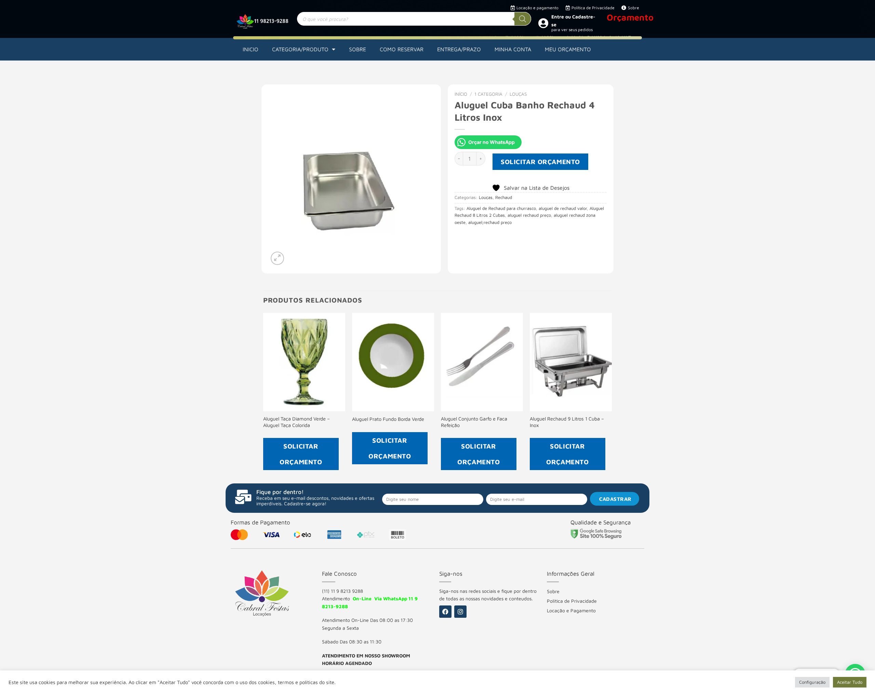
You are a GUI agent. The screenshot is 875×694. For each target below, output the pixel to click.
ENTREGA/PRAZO (459, 49)
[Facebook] (445, 611)
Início (461, 94)
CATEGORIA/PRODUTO (300, 49)
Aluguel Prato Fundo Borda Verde (388, 419)
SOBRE (357, 49)
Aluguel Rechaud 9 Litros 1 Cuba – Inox (567, 422)
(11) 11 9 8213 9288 (342, 591)
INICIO (250, 49)
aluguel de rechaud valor (563, 208)
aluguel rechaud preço (529, 215)
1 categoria (488, 94)
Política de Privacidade (572, 601)
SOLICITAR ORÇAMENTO (540, 161)
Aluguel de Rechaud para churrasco (501, 208)
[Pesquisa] (522, 19)
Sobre (553, 591)
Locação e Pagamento (571, 610)
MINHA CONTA (513, 49)
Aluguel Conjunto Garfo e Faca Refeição (474, 422)
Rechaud (503, 197)
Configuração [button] (812, 682)
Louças (518, 94)
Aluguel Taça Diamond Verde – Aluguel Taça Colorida (296, 422)
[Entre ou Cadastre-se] (543, 23)
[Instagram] (460, 611)
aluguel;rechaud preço (490, 222)
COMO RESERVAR (401, 49)
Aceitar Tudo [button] (849, 682)
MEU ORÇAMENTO (568, 49)
